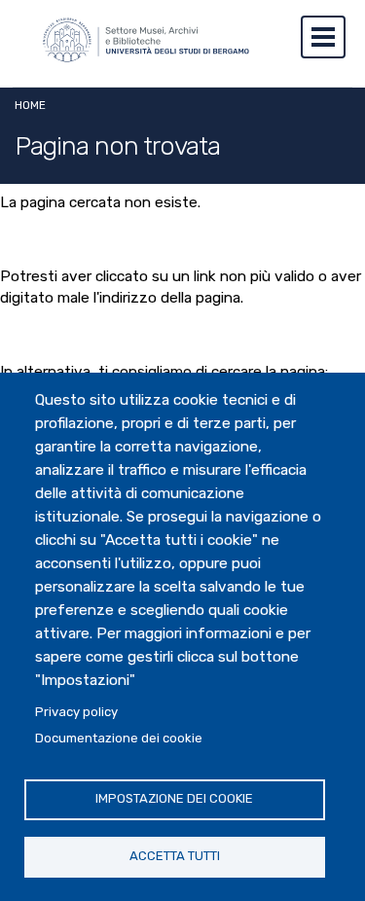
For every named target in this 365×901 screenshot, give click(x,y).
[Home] (136, 47)
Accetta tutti (174, 855)
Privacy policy (76, 711)
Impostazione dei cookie (174, 798)
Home (30, 105)
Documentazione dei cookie (118, 738)
